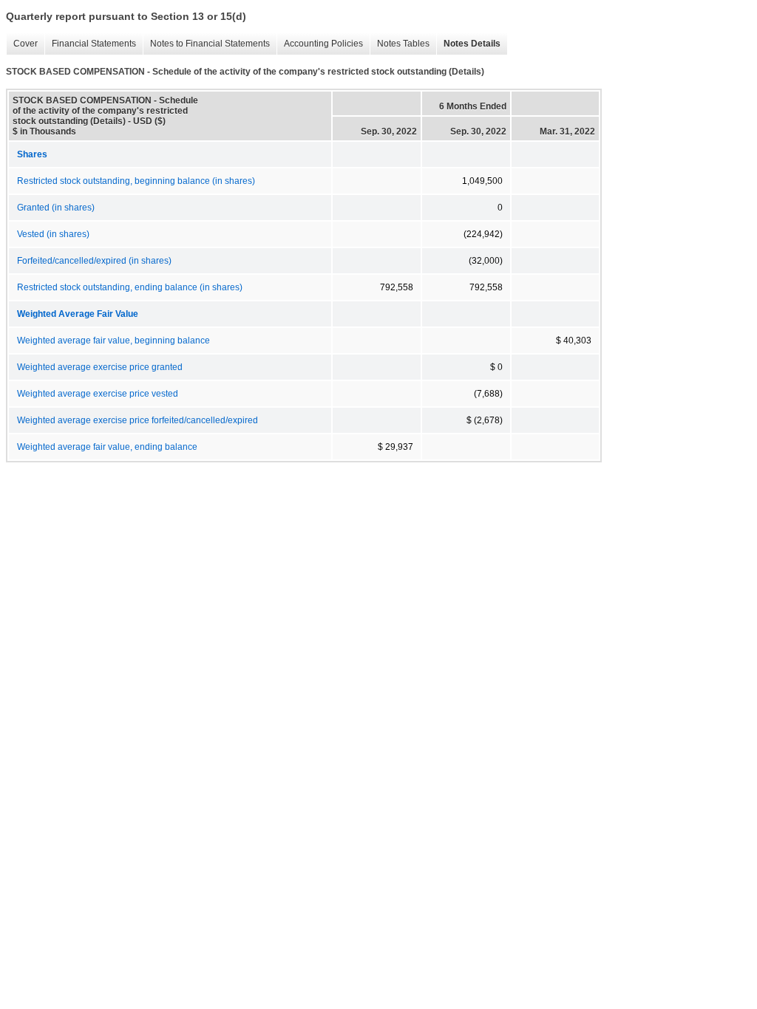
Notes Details (468, 43)
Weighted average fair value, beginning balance (113, 340)
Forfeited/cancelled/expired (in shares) (94, 260)
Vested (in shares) (53, 234)
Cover (22, 43)
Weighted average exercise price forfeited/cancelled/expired (137, 420)
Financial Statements (90, 43)
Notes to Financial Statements (206, 43)
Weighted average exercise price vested (97, 393)
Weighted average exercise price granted (100, 367)
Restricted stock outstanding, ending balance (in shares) (129, 287)
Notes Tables (400, 43)
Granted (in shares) (56, 207)
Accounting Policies (319, 43)
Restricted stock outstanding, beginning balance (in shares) (136, 181)
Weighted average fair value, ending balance (107, 446)
